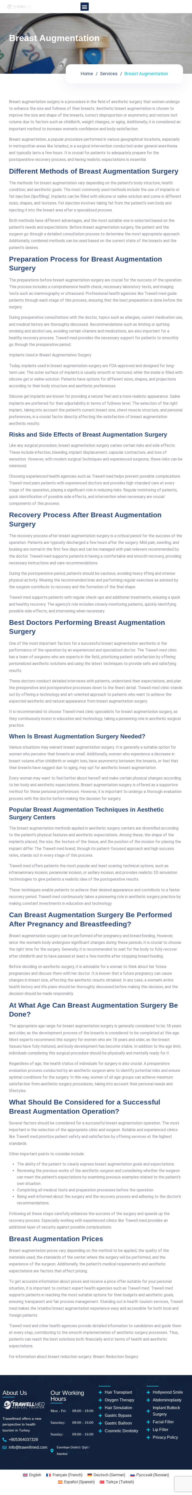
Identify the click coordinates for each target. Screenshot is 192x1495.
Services (109, 73)
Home (87, 73)
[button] (84, 6)
